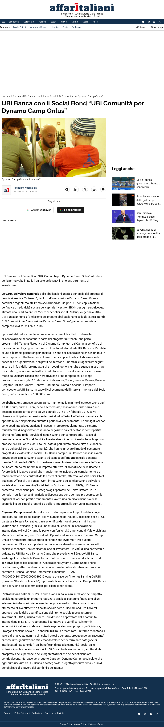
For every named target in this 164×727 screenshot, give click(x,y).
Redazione (37, 713)
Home (5, 96)
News (64, 21)
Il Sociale (16, 96)
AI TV (95, 21)
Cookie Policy (80, 724)
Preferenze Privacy (96, 724)
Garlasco (76, 27)
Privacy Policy (66, 724)
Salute (74, 21)
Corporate (29, 21)
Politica (42, 21)
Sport (85, 21)
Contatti (8, 713)
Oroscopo (159, 27)
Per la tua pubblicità (54, 713)
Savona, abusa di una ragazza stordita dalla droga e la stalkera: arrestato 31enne (148, 233)
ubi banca (9, 220)
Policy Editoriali (21, 713)
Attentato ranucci (39, 27)
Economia (14, 21)
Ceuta (65, 27)
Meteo (143, 27)
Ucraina (55, 27)
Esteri (53, 21)
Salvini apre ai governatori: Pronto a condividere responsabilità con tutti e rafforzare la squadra (148, 183)
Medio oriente (20, 27)
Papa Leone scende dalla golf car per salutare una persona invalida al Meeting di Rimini (148, 200)
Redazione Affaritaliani (25, 188)
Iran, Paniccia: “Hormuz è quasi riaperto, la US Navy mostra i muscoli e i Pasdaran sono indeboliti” (147, 217)
